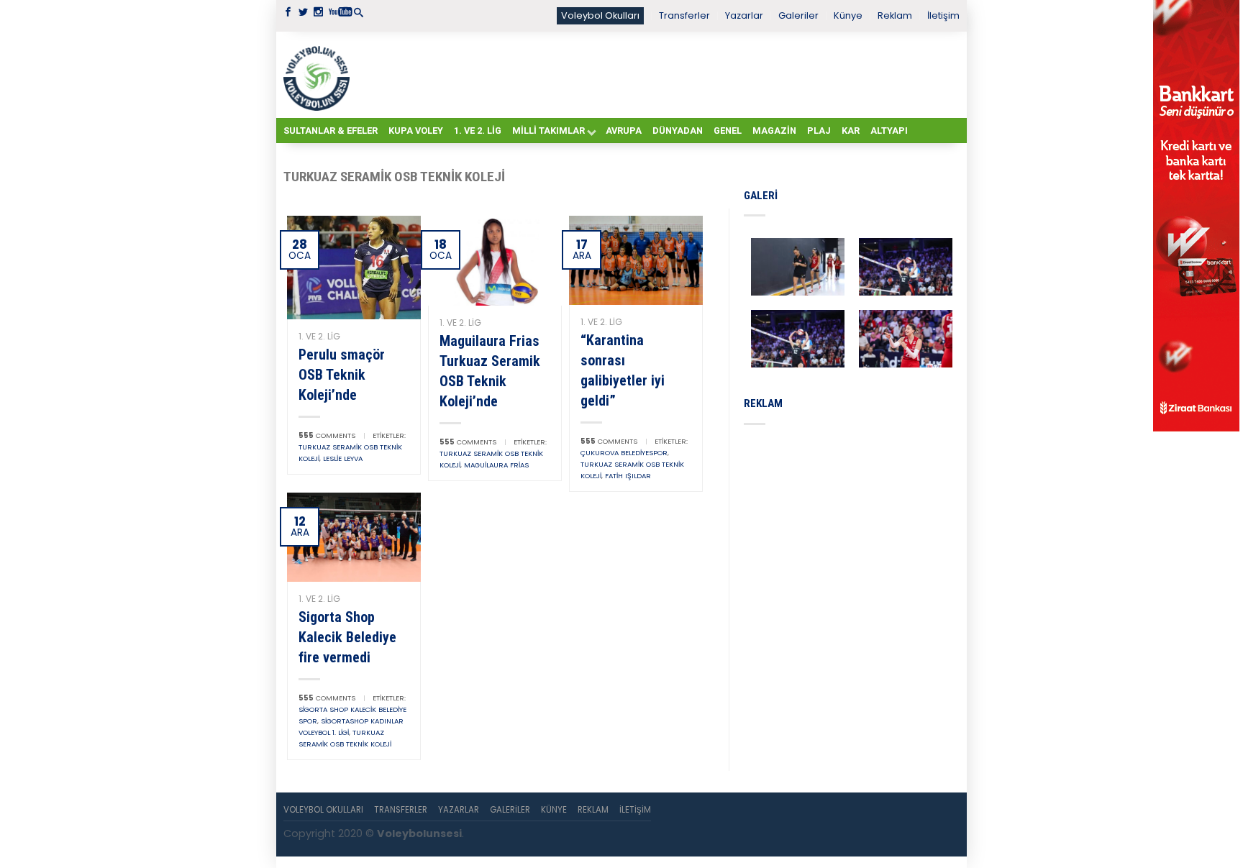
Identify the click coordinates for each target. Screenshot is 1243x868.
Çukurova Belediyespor (624, 452)
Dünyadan (677, 130)
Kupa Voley (415, 130)
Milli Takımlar (548, 130)
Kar (851, 130)
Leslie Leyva (343, 458)
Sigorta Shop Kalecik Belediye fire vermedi (347, 637)
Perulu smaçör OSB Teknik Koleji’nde (342, 374)
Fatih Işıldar (628, 475)
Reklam (895, 15)
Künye (848, 15)
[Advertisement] (657, 74)
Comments (327, 435)
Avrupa (624, 130)
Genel (728, 130)
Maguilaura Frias (496, 465)
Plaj (819, 130)
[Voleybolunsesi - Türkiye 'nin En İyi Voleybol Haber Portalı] (319, 75)
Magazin (774, 130)
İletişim (943, 15)
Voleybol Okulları (600, 15)
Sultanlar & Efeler (330, 130)
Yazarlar (744, 15)
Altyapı (889, 130)
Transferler (684, 15)
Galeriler (798, 15)
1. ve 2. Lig (477, 130)
